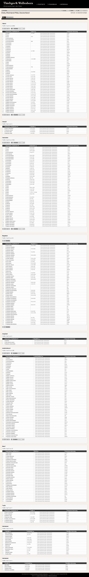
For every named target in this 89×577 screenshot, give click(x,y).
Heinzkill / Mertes (8, 536)
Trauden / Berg (8, 553)
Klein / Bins (7, 564)
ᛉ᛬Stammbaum (52, 4)
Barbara (8, 168)
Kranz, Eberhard (8, 513)
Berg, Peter (9, 394)
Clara (7, 174)
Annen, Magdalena (10, 90)
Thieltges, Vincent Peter (11, 496)
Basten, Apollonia (10, 106)
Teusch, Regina (10, 295)
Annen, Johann (10, 82)
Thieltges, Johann (10, 307)
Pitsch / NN (7, 545)
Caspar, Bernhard (10, 401)
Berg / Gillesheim (8, 532)
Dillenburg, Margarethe (11, 459)
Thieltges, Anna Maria (11, 301)
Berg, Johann (9, 391)
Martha (8, 70)
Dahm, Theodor (10, 409)
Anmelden (5, 10)
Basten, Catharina (10, 108)
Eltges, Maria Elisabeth (11, 420)
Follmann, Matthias (10, 253)
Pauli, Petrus (9, 483)
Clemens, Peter (10, 402)
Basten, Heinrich (9, 219)
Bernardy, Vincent (10, 396)
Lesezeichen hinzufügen (82, 12)
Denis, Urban (9, 245)
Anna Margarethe (10, 39)
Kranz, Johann (9, 274)
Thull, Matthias (10, 497)
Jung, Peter (9, 261)
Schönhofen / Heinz (9, 549)
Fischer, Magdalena (10, 428)
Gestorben (33, 145)
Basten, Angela (10, 100)
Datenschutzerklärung (53, 575)
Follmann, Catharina (11, 431)
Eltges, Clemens (10, 418)
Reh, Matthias (9, 486)
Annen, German (10, 78)
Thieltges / (7, 550)
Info (78, 10)
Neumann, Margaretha (11, 285)
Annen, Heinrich (10, 79)
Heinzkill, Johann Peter (11, 465)
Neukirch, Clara (8, 515)
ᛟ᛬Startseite (40, 4)
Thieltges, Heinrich (9, 520)
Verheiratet (30, 531)
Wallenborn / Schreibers (9, 569)
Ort (4, 17)
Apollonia (8, 46)
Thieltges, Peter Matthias (11, 323)
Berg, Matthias (10, 393)
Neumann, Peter (8, 133)
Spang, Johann (10, 489)
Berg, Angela (9, 386)
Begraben (33, 243)
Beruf (35, 451)
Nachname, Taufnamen (12, 31)
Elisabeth (8, 55)
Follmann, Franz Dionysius (12, 434)
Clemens (8, 54)
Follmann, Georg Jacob (11, 436)
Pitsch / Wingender (9, 547)
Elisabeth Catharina (11, 57)
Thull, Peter (9, 501)
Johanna (8, 179)
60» (12, 28)
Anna (8, 34)
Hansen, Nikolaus (10, 258)
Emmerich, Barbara (11, 423)
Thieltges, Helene (10, 306)
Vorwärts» (16, 28)
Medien (71, 10)
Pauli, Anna (9, 481)
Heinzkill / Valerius (8, 537)
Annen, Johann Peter (11, 89)
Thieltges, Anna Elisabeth (12, 299)
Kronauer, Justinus (10, 472)
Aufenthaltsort (38, 356)
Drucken (73, 12)
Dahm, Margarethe (9, 128)
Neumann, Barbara (10, 282)
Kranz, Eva (9, 271)
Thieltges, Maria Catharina (12, 314)
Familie (7, 531)
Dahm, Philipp (10, 407)
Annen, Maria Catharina (11, 92)
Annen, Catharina (10, 74)
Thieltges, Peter (10, 320)
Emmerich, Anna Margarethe (13, 422)
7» (11, 353)
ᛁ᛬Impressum (63, 4)
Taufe (32, 510)
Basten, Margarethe (10, 224)
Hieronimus (9, 58)
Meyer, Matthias (10, 480)
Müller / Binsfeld (8, 540)
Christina (8, 52)
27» (12, 142)
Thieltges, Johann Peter (11, 311)
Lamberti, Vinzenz (10, 275)
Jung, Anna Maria (10, 259)
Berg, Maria (9, 452)
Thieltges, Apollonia (10, 303)
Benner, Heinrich (10, 385)
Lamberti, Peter (8, 131)
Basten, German (9, 217)
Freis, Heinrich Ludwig (10, 342)
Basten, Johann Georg (10, 221)
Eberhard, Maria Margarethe (12, 412)
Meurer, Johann (10, 478)
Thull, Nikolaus (10, 499)
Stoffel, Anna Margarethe (12, 290)
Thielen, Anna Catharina (11, 296)
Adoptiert (36, 338)
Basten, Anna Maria (10, 103)
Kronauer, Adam (10, 467)
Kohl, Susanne (9, 266)
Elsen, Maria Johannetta (11, 415)
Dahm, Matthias (10, 406)
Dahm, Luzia (9, 404)
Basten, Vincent (10, 383)
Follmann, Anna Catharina (12, 430)
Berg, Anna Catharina (11, 388)
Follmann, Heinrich (10, 248)
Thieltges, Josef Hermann (12, 312)
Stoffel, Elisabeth (10, 291)
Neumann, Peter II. (10, 287)
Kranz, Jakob (9, 272)
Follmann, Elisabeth (11, 247)
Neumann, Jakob (10, 283)
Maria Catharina (10, 65)
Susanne (8, 73)
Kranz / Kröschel (8, 566)
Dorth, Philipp (10, 410)
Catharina (9, 47)
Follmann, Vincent (9, 129)
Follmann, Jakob (10, 250)
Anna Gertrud (9, 153)
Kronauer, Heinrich (10, 470)
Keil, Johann (9, 263)
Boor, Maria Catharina (11, 398)
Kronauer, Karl (10, 473)
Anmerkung (10, 17)
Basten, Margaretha (10, 222)
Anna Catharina (10, 38)
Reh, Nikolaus (9, 488)
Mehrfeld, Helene (10, 277)
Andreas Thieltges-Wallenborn (42, 575)
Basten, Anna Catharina (11, 102)
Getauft (32, 126)
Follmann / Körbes (9, 534)
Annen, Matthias (10, 95)
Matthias (8, 71)
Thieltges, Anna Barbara (11, 298)
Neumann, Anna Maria (11, 280)
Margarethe (9, 60)
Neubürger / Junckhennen (10, 542)
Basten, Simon (10, 382)
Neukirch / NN (8, 544)
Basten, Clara (9, 216)
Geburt (33, 31)
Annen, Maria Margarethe (12, 94)
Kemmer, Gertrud (10, 264)
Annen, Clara (9, 76)
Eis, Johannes (9, 414)
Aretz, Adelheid (9, 214)
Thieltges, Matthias (10, 315)
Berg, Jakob (9, 390)
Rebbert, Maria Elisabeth (12, 485)
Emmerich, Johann (11, 425)
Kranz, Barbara (10, 267)
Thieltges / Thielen (8, 552)
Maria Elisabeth (10, 68)
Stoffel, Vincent (10, 293)
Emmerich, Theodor (11, 426)
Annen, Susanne (10, 98)
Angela (8, 33)
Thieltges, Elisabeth (10, 304)
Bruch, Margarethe (10, 399)
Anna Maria (9, 42)
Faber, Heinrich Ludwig (11, 461)
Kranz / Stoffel (8, 539)
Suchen (64, 10)
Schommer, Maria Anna (11, 288)
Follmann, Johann (10, 251)
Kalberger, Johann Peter (10, 343)
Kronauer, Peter (10, 475)
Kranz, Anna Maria (9, 512)
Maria (8, 62)
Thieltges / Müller (8, 568)
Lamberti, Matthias (10, 477)
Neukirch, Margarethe (11, 279)
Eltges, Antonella (10, 417)
